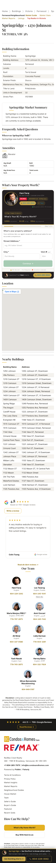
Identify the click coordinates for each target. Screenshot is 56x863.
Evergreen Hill (9, 420)
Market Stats (45, 15)
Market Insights (10, 782)
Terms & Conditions (12, 775)
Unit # (45, 252)
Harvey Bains (39, 658)
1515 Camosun (9, 428)
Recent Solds (9, 813)
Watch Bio (39, 597)
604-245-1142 (39, 619)
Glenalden (7, 464)
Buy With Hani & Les (24, 835)
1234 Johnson (9, 391)
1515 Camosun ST (11, 424)
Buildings (16, 11)
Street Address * (12, 241)
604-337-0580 (16, 642)
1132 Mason (8, 472)
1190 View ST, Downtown (33, 436)
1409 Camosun (10, 399)
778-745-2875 (16, 664)
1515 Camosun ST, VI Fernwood (36, 424)
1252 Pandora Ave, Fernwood (35, 407)
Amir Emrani (39, 613)
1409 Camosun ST (11, 395)
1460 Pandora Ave (30, 477)
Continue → (28, 263)
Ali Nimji (16, 636)
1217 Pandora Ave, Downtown (35, 416)
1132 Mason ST (10, 468)
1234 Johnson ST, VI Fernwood (35, 387)
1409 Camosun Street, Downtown (37, 399)
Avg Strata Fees (9, 170)
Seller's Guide (10, 801)
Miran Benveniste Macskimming (28, 682)
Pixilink (18, 769)
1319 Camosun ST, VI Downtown (36, 379)
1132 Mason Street (30, 472)
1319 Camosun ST (11, 379)
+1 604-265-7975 (12, 765)
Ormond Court (9, 448)
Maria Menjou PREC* (16, 613)
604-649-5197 (28, 689)
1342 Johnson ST (11, 452)
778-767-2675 (16, 619)
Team (6, 798)
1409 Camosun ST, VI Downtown (36, 395)
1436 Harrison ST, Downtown (35, 485)
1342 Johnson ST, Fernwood (34, 456)
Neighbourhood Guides (14, 790)
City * (6, 252)
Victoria (28, 11)
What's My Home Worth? (24, 828)
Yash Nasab (16, 658)
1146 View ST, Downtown (33, 464)
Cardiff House (9, 411)
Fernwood (41, 11)
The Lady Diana (10, 416)
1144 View (7, 432)
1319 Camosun (9, 383)
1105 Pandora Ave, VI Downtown (36, 489)
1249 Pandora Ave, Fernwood (35, 403)
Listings (21, 18)
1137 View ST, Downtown (33, 481)
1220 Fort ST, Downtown (32, 448)
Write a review (13, 511)
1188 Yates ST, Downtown (33, 420)
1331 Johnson (9, 444)
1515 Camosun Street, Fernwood (36, 428)
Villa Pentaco (9, 375)
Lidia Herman (39, 636)
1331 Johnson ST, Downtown (35, 444)
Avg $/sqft (7, 163)
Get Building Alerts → (14, 859)
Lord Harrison (9, 485)
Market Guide (31, 15)
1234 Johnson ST (11, 387)
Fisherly (26, 769)
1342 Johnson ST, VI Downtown (36, 452)
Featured (8, 809)
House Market (10, 794)
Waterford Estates (11, 481)
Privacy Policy (9, 779)
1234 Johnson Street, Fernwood (36, 391)
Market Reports (8, 18)
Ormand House (9, 436)
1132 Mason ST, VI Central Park (36, 468)
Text (42, 203)
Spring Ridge (9, 403)
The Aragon (8, 407)
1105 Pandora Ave (11, 489)
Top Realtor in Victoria (36, 18)
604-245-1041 (39, 594)
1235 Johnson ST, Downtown (35, 375)
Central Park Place (11, 440)
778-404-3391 (39, 642)
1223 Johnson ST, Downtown (35, 411)
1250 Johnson (9, 371)
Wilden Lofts (8, 460)
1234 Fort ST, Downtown (33, 440)
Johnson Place (9, 456)
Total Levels (33, 170)
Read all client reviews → (28, 565)
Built (31, 163)
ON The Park (9, 477)
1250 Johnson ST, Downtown (35, 371)
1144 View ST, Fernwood (33, 432)
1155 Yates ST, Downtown (33, 460)
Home (5, 11)
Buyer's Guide (10, 805)
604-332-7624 (39, 664)
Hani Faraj (16, 588)
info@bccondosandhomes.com (35, 765)
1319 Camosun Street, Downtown (36, 383)
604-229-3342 (29, 203)
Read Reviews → (27, 727)
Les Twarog (39, 588)
